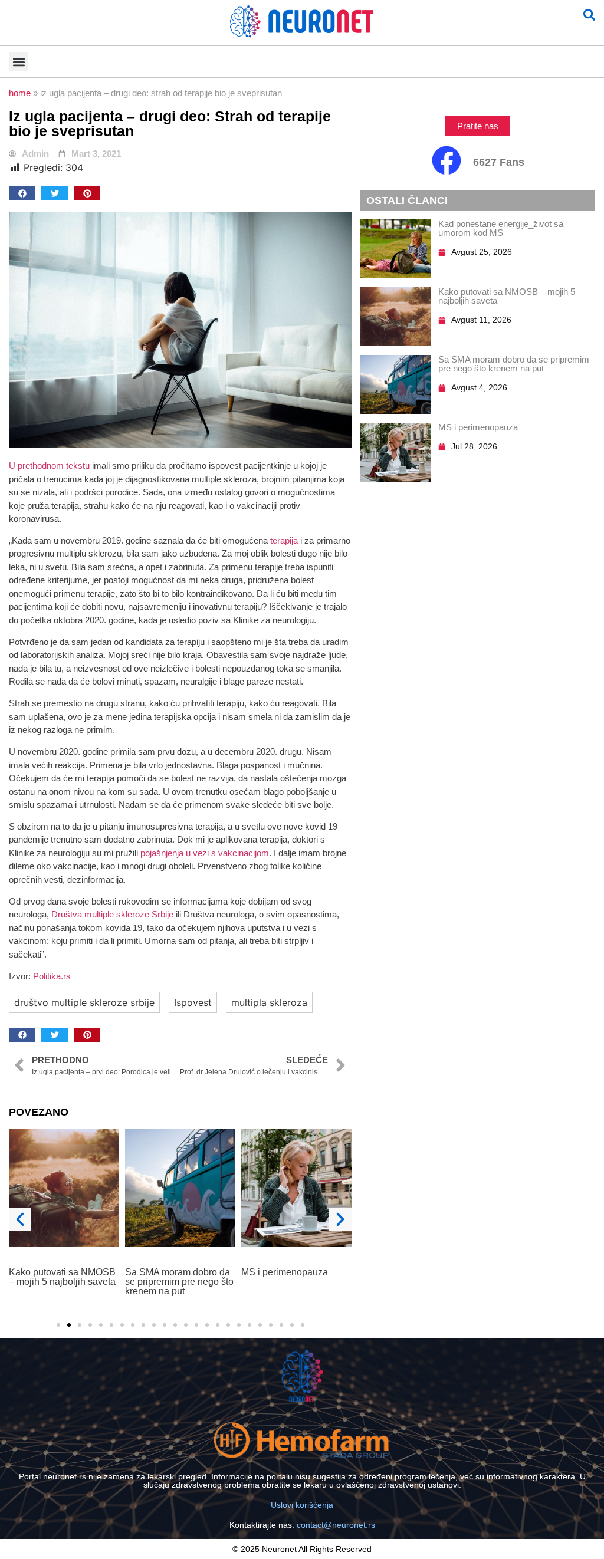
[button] (18, 61)
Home (20, 93)
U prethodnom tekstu (49, 466)
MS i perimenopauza (168, 1272)
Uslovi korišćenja (302, 1504)
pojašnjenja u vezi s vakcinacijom (204, 853)
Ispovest (193, 1002)
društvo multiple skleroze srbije (84, 1002)
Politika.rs (52, 976)
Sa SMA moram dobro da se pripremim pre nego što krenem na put (63, 1281)
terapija (284, 540)
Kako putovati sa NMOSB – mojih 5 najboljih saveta (506, 296)
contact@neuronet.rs (336, 1525)
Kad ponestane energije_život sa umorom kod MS (500, 228)
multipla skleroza (269, 1002)
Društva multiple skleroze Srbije (112, 914)
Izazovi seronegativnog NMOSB (289, 1277)
